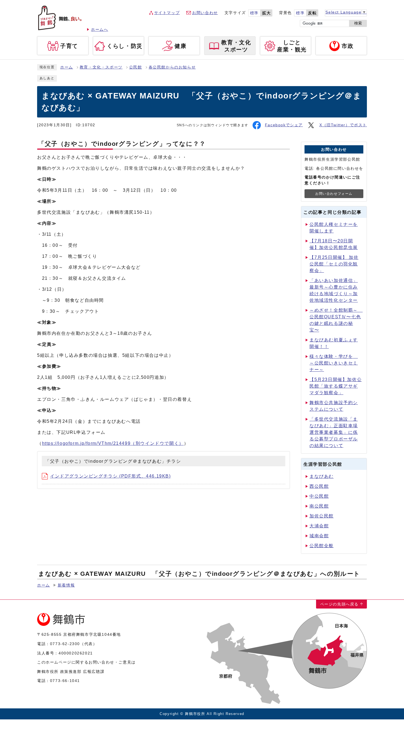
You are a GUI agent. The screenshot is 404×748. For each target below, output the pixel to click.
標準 (254, 13)
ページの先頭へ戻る (339, 604)
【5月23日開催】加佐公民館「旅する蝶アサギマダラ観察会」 (335, 386)
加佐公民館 (321, 516)
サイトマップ (167, 13)
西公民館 (319, 486)
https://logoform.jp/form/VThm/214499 (113, 443)
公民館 (135, 67)
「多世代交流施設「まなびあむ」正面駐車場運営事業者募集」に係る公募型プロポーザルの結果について (333, 432)
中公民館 (319, 496)
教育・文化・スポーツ (101, 67)
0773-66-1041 (65, 680)
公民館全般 (321, 545)
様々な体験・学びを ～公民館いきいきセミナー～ (333, 363)
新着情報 (66, 585)
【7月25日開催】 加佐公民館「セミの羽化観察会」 (333, 264)
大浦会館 (319, 526)
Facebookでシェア (284, 125)
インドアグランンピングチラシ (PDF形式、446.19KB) (110, 476)
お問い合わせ (205, 13)
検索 (358, 23)
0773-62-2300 (65, 644)
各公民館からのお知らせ (172, 67)
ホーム (66, 67)
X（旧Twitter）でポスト (343, 125)
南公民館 (319, 506)
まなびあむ (321, 476)
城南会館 (319, 535)
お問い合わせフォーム (334, 193)
